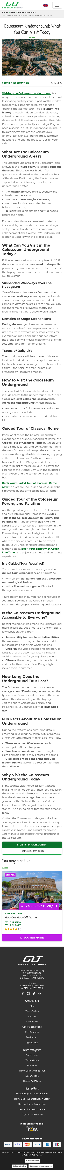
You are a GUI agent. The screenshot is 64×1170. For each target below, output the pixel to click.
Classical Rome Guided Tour (32, 1104)
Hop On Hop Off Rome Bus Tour (32, 1094)
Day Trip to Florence (32, 1115)
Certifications (32, 1032)
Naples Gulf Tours (32, 1081)
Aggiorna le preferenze (41, 1166)
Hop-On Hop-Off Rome (21, 917)
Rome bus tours (13, 913)
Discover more (32, 938)
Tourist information (26, 12)
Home (5, 12)
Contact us (32, 1022)
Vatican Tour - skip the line (32, 1109)
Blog (12, 12)
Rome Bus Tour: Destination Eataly (32, 1099)
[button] (46, 5)
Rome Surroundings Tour (32, 1071)
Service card (32, 1037)
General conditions (32, 1027)
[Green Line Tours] (12, 5)
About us (32, 1017)
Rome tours (32, 1055)
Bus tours (32, 1065)
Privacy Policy (19, 1166)
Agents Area (32, 1043)
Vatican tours (32, 1060)
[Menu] (57, 5)
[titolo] (32, 962)
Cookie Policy (32, 1160)
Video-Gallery (32, 1011)
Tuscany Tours (32, 1076)
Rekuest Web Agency (33, 1155)
